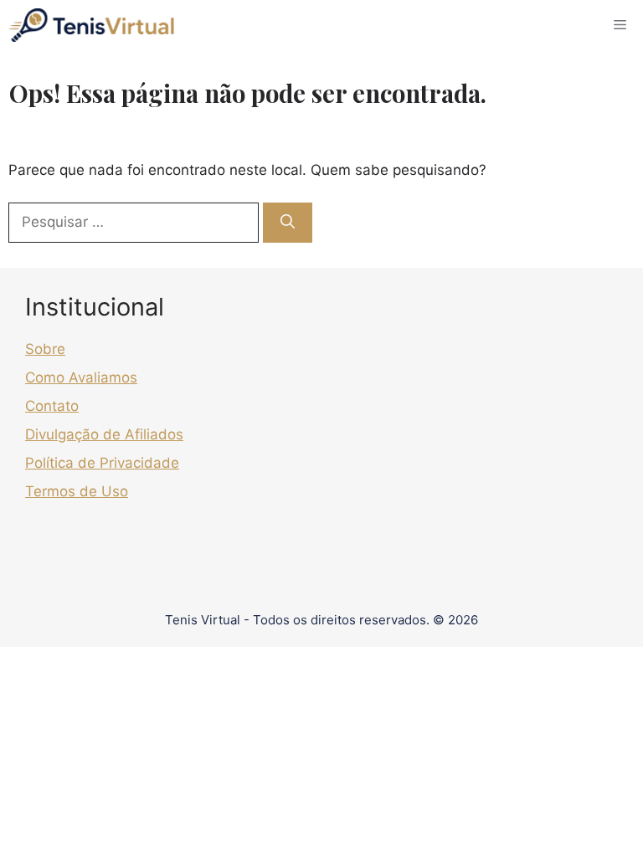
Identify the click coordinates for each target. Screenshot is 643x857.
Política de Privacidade (102, 462)
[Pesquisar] (287, 223)
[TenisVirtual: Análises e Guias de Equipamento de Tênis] (91, 25)
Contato (52, 406)
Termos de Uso (76, 491)
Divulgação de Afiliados (104, 434)
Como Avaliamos (81, 377)
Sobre (45, 349)
